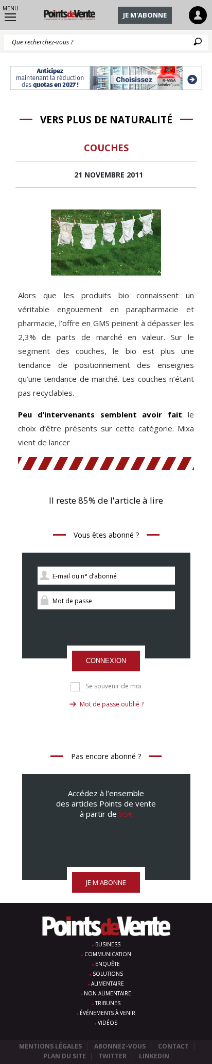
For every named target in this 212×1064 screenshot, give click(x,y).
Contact (173, 1046)
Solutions (108, 973)
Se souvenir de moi (114, 686)
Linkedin (154, 1056)
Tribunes (107, 1003)
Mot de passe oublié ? (112, 704)
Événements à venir (107, 1013)
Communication (107, 954)
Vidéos (107, 1022)
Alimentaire (107, 983)
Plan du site (64, 1056)
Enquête (107, 964)
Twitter (112, 1056)
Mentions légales (50, 1046)
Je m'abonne (145, 15)
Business (107, 944)
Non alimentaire (107, 993)
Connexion (106, 661)
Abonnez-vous (120, 1046)
